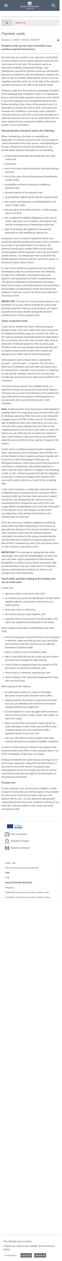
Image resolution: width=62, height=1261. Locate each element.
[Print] (58, 40)
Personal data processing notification (22, 868)
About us (20, 23)
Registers (9, 887)
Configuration (11, 1255)
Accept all (26, 1255)
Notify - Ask (10, 863)
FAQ (7, 877)
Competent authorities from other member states (27, 897)
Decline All (40, 1255)
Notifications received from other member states (27, 892)
